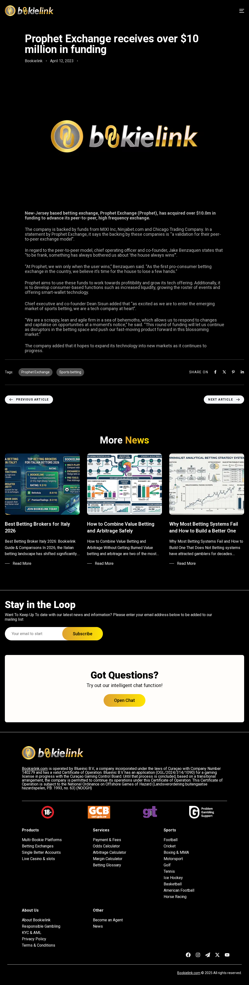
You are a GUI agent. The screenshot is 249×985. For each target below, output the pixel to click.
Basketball (173, 884)
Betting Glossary (107, 865)
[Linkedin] (242, 372)
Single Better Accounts (41, 852)
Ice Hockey (173, 878)
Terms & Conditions (38, 945)
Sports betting (70, 372)
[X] (224, 372)
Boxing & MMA (176, 852)
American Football (179, 890)
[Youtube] (227, 954)
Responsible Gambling (41, 926)
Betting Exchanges (37, 846)
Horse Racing (175, 897)
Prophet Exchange (35, 372)
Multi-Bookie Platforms (42, 840)
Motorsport (173, 859)
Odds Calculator (106, 846)
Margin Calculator (107, 859)
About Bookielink (36, 920)
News (98, 926)
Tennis (169, 871)
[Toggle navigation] (204, 10)
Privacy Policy (34, 939)
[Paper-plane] (207, 954)
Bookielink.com (188, 973)
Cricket (170, 846)
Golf (167, 865)
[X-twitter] (217, 954)
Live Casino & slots (38, 859)
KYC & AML (31, 933)
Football (171, 840)
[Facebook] (215, 372)
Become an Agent (108, 920)
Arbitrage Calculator (109, 852)
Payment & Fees (107, 840)
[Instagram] (198, 954)
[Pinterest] (233, 372)
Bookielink (34, 61)
